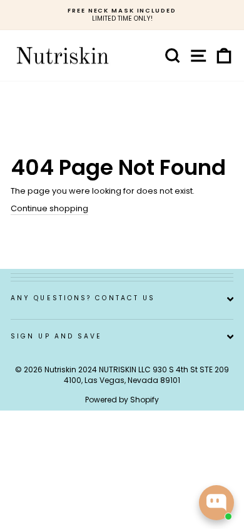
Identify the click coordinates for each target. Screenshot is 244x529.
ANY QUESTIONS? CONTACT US (83, 298)
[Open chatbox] (216, 502)
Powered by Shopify (122, 399)
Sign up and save (56, 336)
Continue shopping (49, 208)
